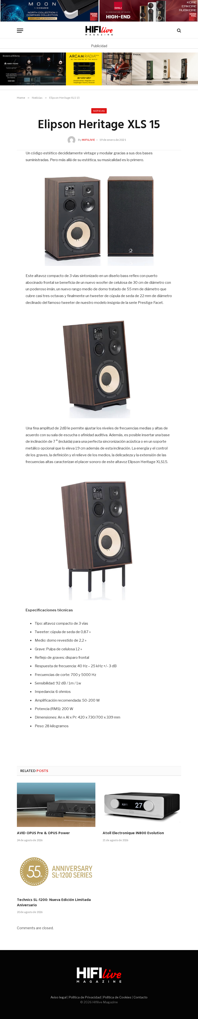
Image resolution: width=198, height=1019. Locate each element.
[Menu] (20, 30)
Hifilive (88, 140)
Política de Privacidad (85, 997)
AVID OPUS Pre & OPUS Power (43, 833)
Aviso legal (58, 997)
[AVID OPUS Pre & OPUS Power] (56, 805)
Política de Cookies (117, 997)
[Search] (178, 30)
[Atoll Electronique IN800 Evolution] (142, 805)
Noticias (99, 110)
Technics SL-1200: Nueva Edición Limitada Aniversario (54, 903)
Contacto (141, 997)
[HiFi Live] (99, 30)
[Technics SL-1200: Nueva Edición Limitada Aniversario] (56, 871)
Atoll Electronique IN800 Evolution (133, 833)
